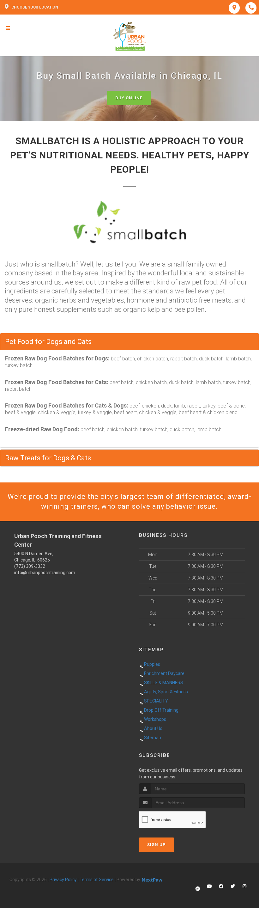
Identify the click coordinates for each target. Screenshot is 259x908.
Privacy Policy (63, 879)
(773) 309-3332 (29, 566)
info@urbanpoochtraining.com (44, 572)
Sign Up (156, 844)
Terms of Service (97, 879)
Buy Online (128, 97)
